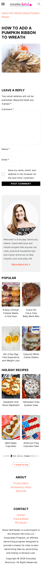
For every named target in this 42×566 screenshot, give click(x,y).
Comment (8, 109)
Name (6, 149)
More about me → (21, 264)
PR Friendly (21, 522)
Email (5, 159)
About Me (21, 491)
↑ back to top (21, 464)
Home (5, 13)
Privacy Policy (21, 483)
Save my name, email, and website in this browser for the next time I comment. (22, 174)
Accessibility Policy (21, 487)
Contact (21, 515)
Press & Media (21, 518)
